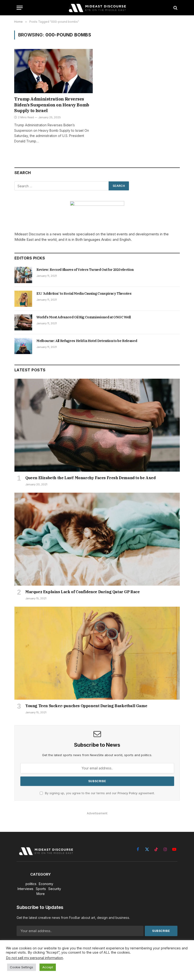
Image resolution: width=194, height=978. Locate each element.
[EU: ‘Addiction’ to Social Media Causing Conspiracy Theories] (23, 299)
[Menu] (20, 7)
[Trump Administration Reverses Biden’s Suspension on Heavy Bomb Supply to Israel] (53, 71)
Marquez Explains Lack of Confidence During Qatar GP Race (82, 591)
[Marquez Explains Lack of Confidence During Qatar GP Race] (97, 539)
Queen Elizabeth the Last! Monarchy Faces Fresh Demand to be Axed (90, 477)
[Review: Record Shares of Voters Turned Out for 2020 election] (23, 275)
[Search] (174, 7)
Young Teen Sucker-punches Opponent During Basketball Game (86, 705)
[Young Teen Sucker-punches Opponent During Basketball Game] (97, 653)
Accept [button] (47, 967)
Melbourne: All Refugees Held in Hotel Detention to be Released (86, 341)
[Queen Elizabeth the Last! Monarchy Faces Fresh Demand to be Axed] (97, 425)
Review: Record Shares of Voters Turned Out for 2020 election (85, 270)
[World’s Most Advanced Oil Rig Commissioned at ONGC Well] (23, 322)
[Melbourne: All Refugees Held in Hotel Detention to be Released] (23, 346)
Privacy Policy (127, 793)
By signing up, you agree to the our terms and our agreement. (99, 793)
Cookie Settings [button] (21, 967)
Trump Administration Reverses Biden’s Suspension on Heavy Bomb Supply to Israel (51, 104)
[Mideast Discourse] (97, 7)
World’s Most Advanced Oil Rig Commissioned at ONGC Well (83, 317)
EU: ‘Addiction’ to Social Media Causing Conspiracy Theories (83, 293)
